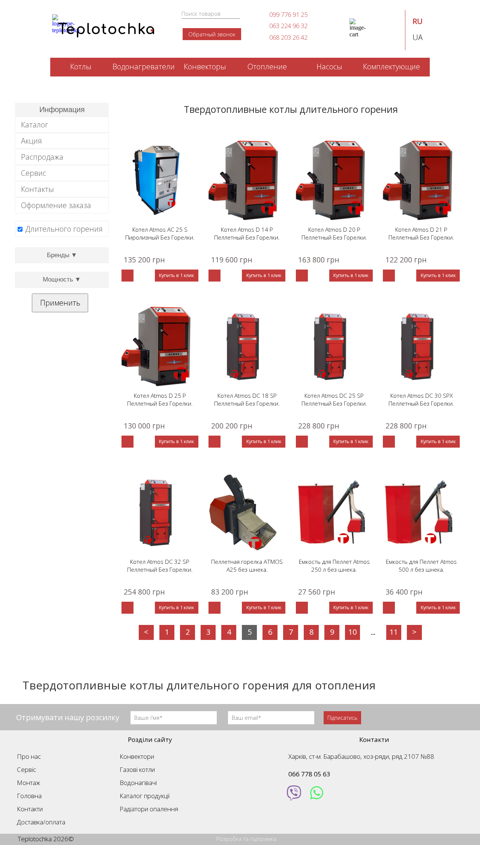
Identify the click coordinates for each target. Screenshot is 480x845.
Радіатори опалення (149, 809)
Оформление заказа (56, 205)
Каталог (34, 125)
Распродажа (42, 157)
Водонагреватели (142, 66)
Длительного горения (64, 229)
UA (417, 37)
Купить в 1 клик (176, 275)
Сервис (33, 173)
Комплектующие (391, 66)
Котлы (81, 66)
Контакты (37, 189)
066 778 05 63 (309, 774)
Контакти (30, 809)
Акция (31, 141)
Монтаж (28, 782)
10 (352, 632)
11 (394, 632)
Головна (29, 795)
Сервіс (26, 769)
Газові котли (137, 769)
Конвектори (137, 756)
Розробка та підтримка (246, 838)
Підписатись (342, 717)
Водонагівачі (138, 782)
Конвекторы (205, 66)
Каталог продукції (145, 795)
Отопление (267, 66)
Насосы (329, 66)
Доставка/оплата (41, 822)
